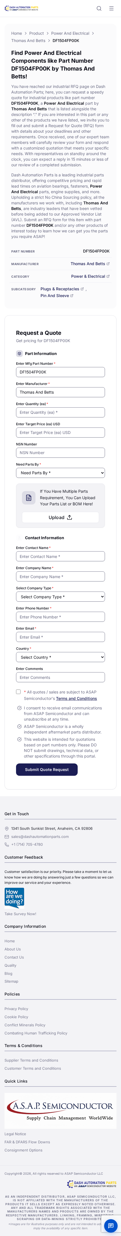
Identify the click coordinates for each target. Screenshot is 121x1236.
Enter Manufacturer (33, 384)
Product (36, 33)
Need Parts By (28, 464)
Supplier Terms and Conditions (31, 1060)
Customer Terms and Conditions (33, 1068)
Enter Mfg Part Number (35, 363)
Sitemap (11, 981)
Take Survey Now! (20, 914)
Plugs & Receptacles (60, 288)
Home (16, 33)
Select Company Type (34, 588)
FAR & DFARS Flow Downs (27, 1142)
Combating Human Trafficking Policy (36, 1033)
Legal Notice (15, 1134)
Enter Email (26, 628)
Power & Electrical (88, 276)
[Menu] (111, 8)
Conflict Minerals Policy (25, 1025)
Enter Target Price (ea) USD (38, 424)
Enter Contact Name (33, 548)
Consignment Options (23, 1150)
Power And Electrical (70, 33)
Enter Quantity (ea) (32, 404)
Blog (8, 973)
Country (23, 648)
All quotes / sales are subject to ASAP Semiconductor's (60, 695)
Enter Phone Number (33, 608)
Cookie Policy (16, 1017)
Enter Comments (29, 669)
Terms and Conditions (76, 698)
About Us (13, 949)
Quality (10, 965)
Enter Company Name (34, 568)
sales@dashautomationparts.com (40, 836)
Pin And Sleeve (55, 295)
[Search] (99, 8)
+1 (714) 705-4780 (27, 844)
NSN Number (26, 444)
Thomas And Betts (28, 40)
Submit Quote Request (47, 769)
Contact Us (14, 957)
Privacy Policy (16, 1008)
